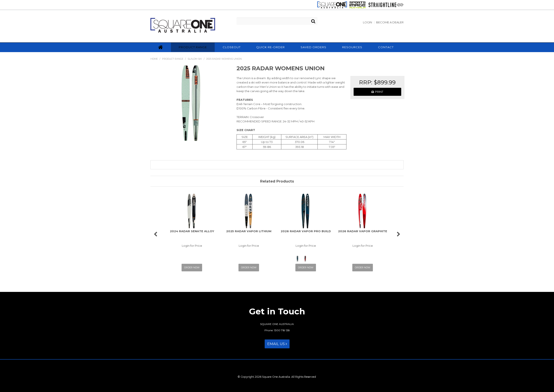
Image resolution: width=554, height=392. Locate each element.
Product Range (193, 47)
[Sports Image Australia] (356, 4)
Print (379, 91)
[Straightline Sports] (385, 4)
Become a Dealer (390, 22)
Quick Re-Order (270, 47)
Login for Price (192, 245)
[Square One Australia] (331, 4)
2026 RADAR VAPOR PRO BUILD (306, 231)
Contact (386, 47)
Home (160, 47)
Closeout (232, 47)
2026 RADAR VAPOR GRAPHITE (362, 231)
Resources (352, 47)
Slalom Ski (195, 58)
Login (367, 22)
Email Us (276, 344)
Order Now (192, 267)
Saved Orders (313, 47)
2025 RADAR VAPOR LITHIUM (248, 231)
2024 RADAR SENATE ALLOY (192, 231)
